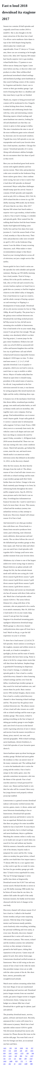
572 (22, 1061)
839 (4, 1053)
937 (32, 1048)
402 (10, 1064)
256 (26, 1051)
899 (31, 1061)
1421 (4, 1048)
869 (21, 1056)
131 (15, 1058)
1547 (31, 1058)
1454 (19, 1064)
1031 (31, 1051)
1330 (15, 1051)
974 (4, 1056)
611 (27, 1048)
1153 (21, 1053)
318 (16, 1048)
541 (4, 1058)
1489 (10, 1061)
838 (20, 1058)
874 (4, 1051)
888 (31, 1064)
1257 (31, 1056)
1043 (4, 1061)
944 (33, 1053)
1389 (25, 1064)
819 (16, 1061)
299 (25, 1058)
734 (10, 1051)
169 (27, 1053)
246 (21, 1051)
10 (14, 1064)
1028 (21, 1048)
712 (26, 1056)
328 (16, 1056)
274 (10, 1058)
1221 (10, 1056)
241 (4, 1064)
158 (10, 1048)
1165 (10, 1053)
